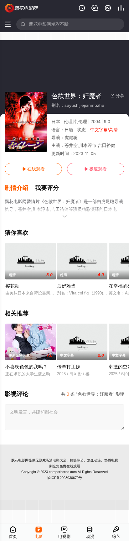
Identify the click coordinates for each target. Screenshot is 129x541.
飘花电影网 (19, 460)
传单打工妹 (68, 366)
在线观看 (33, 168)
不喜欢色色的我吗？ (26, 366)
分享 (117, 95)
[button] (20, 188)
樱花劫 (12, 286)
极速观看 (95, 168)
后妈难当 (66, 286)
